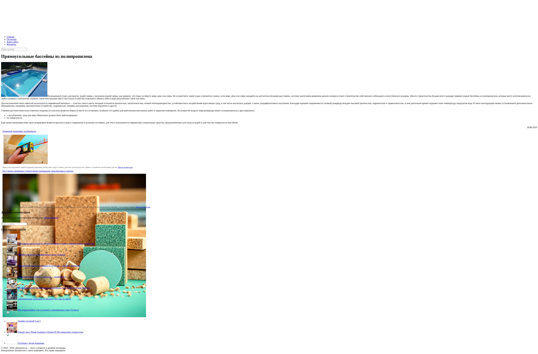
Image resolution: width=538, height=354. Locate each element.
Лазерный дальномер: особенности (19, 131)
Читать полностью (125, 167)
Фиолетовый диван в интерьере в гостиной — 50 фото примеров (49, 266)
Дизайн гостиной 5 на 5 (29, 321)
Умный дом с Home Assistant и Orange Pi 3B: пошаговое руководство (50, 332)
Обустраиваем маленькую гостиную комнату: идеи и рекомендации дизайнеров (56, 243)
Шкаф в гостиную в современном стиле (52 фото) (41, 254)
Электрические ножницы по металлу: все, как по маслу (44, 299)
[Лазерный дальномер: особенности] (26, 164)
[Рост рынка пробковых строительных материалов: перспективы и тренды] (74, 316)
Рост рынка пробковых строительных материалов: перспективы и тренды (38, 171)
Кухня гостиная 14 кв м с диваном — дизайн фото (42, 277)
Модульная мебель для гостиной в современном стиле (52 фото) (48, 310)
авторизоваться (51, 217)
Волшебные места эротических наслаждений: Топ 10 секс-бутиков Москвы (54, 288)
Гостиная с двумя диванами (31, 343)
